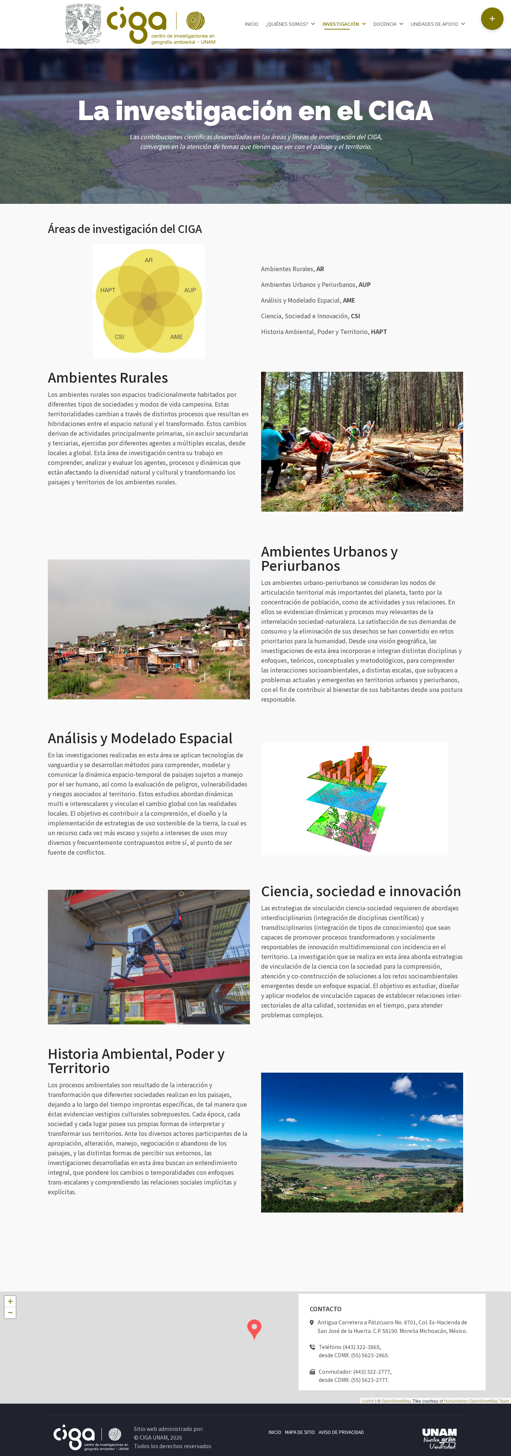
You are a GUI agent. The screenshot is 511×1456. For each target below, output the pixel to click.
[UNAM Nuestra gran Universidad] (440, 1440)
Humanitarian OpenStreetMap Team (476, 1401)
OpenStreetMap (396, 1401)
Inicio (251, 23)
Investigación (340, 23)
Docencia (385, 23)
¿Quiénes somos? (287, 23)
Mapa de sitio (300, 1432)
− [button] (10, 1312)
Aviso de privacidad (341, 1432)
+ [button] (10, 1301)
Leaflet (368, 1401)
